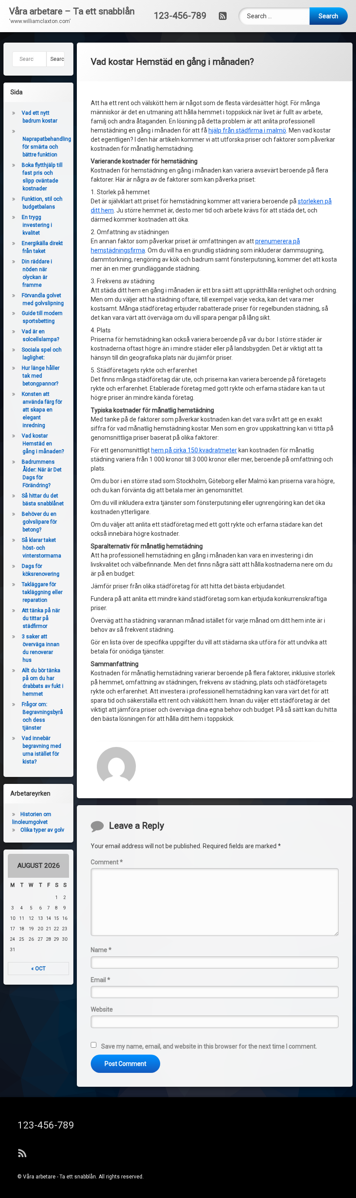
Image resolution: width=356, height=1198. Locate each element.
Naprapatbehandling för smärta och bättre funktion (47, 147)
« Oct (38, 969)
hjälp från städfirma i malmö (247, 130)
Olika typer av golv (42, 830)
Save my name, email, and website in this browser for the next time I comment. (209, 1046)
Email (100, 979)
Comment (107, 862)
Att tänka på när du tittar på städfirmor (41, 618)
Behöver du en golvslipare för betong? (39, 522)
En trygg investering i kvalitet (37, 225)
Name (101, 949)
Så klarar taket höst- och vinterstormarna (42, 548)
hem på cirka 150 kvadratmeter (194, 450)
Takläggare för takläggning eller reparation (42, 592)
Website (102, 1009)
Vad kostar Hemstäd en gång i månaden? (43, 444)
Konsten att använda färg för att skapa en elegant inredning (42, 409)
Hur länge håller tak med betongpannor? (40, 376)
